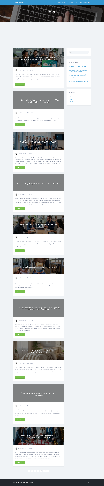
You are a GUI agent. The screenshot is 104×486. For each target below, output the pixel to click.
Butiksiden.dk (18, 3)
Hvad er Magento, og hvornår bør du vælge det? (39, 183)
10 (41, 470)
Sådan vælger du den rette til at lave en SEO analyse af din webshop (38, 101)
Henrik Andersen (22, 70)
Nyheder (71, 101)
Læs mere (19, 84)
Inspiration (71, 99)
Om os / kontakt (83, 2)
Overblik (64, 2)
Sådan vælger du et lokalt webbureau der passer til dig (39, 225)
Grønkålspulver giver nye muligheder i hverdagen (38, 394)
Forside (59, 2)
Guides (70, 96)
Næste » (46, 470)
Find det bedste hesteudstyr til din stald (38, 267)
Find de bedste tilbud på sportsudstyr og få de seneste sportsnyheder (38, 309)
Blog (76, 2)
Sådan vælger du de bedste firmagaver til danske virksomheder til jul (39, 437)
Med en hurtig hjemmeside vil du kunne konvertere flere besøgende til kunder (38, 58)
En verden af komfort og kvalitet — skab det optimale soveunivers (38, 351)
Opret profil (71, 2)
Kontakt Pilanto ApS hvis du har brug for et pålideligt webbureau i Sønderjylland (38, 142)
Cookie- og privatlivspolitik (85, 482)
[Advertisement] (52, 38)
